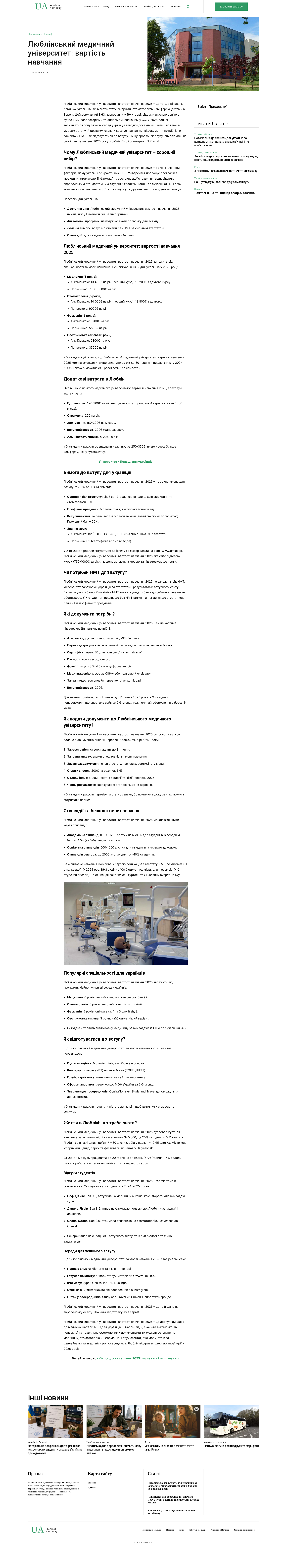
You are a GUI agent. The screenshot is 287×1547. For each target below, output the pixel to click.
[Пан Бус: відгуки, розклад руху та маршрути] (231, 1421)
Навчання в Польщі (40, 34)
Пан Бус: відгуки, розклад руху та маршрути (221, 182)
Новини (198, 188)
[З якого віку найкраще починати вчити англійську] (172, 1421)
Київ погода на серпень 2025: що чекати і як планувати (138, 1358)
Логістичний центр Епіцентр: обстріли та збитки (224, 193)
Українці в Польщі (203, 134)
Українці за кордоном (205, 152)
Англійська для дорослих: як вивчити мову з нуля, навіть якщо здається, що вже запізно (226, 158)
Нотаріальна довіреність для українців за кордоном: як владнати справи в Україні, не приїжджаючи (221, 141)
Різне (197, 166)
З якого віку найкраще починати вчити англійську (225, 170)
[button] (188, 6)
